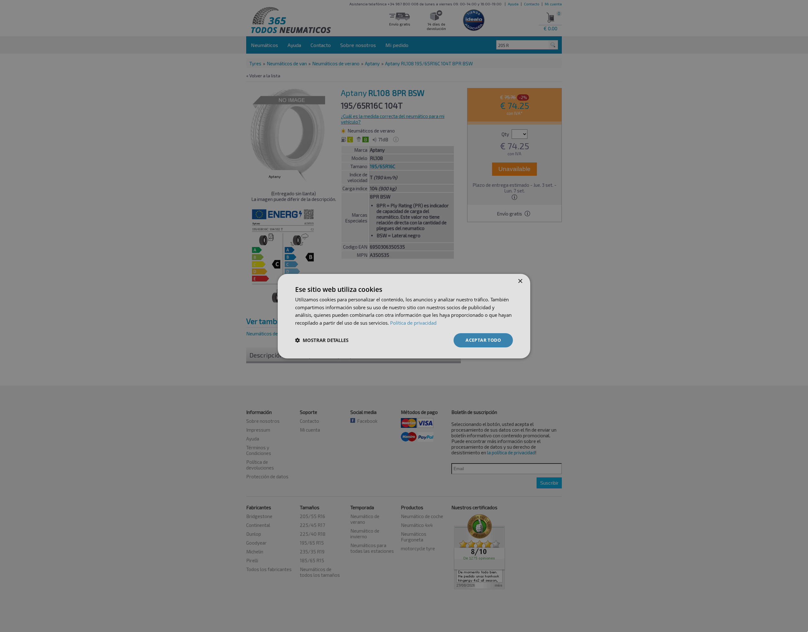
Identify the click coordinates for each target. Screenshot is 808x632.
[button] (321, 340)
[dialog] (404, 316)
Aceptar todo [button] (483, 340)
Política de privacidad (413, 323)
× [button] (520, 281)
